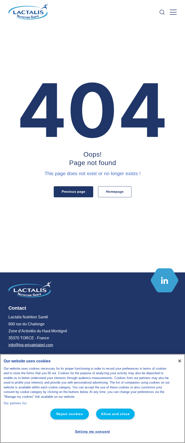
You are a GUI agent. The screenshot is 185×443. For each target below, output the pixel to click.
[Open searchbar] (162, 12)
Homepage (115, 191)
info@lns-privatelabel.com (30, 345)
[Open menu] (173, 12)
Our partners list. (15, 403)
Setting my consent (92, 431)
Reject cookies (69, 414)
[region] (92, 398)
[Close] (179, 361)
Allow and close (115, 414)
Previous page (73, 191)
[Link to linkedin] (164, 280)
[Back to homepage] (28, 12)
